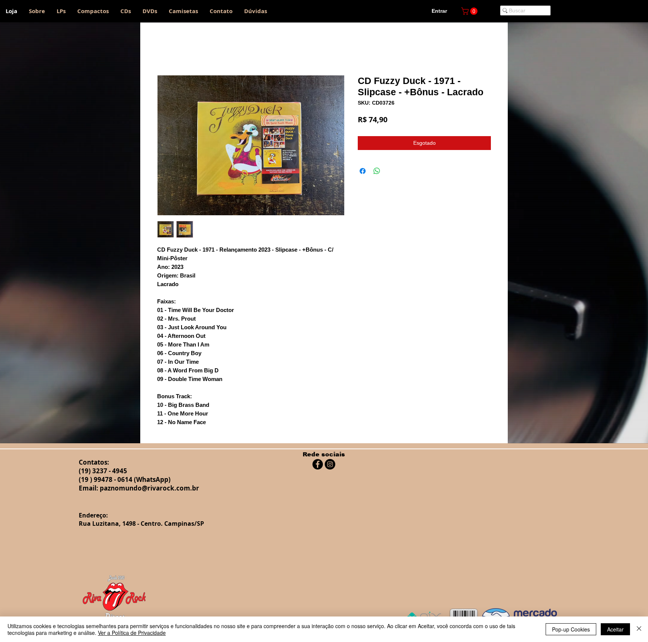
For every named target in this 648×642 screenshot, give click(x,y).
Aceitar (615, 629)
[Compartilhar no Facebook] (362, 171)
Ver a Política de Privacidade (132, 632)
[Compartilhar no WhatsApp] (376, 171)
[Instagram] (330, 464)
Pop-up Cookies (571, 629)
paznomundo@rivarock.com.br (149, 488)
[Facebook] (317, 464)
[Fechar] (639, 629)
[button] (470, 11)
